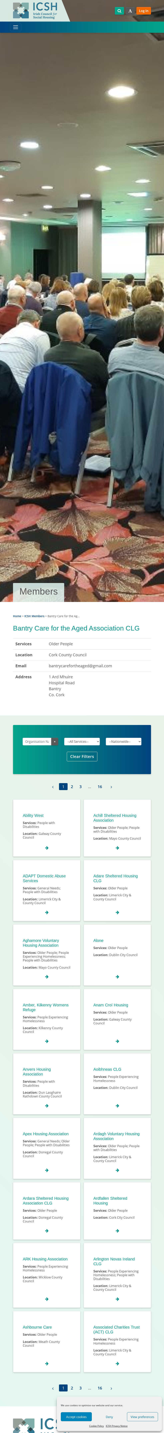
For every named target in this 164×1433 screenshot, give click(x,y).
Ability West (33, 815)
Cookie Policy (96, 1426)
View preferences (142, 1417)
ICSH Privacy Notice (117, 1426)
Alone (98, 940)
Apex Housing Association (46, 1134)
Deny (109, 1417)
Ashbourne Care (37, 1327)
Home (17, 616)
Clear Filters (82, 756)
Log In (143, 11)
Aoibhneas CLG (107, 1069)
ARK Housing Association (45, 1259)
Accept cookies (76, 1417)
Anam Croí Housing (110, 1005)
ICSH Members (34, 616)
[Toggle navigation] (15, 27)
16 (100, 786)
